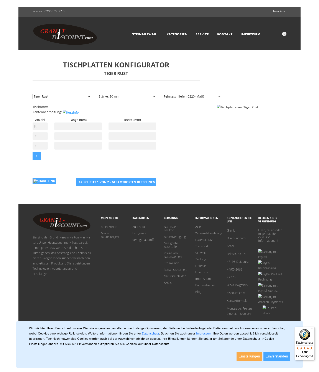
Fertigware (139, 233)
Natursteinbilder (175, 276)
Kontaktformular (237, 301)
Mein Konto (109, 226)
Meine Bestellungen (110, 235)
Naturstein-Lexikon (171, 228)
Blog (198, 292)
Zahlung (200, 259)
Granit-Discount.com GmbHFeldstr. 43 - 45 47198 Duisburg (237, 246)
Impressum (250, 34)
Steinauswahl (145, 34)
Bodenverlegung (175, 236)
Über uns (201, 272)
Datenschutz (203, 239)
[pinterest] (259, 245)
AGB (198, 226)
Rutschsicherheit (175, 269)
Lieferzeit (201, 266)
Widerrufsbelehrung (207, 233)
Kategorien (177, 34)
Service (202, 34)
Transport (201, 246)
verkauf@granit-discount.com (237, 289)
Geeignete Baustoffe (171, 244)
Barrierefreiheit (205, 285)
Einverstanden (277, 356)
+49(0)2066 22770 (234, 273)
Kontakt (225, 34)
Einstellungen (249, 356)
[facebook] (266, 245)
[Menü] (312, 329)
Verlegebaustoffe (143, 239)
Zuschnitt (138, 226)
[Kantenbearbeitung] (71, 112)
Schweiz (200, 253)
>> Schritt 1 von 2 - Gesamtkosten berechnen (117, 182)
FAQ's (168, 282)
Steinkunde (171, 263)
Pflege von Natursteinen (173, 254)
